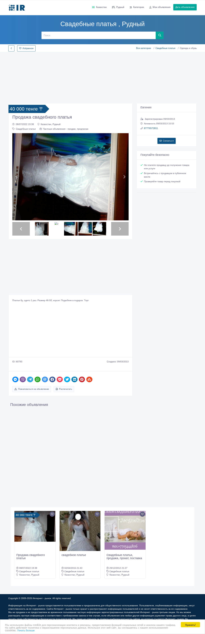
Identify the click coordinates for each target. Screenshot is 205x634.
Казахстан (101, 7)
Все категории (143, 48)
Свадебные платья (165, 48)
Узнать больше (26, 630)
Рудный (120, 7)
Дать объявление (185, 7)
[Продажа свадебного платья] (34, 526)
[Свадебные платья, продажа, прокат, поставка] (125, 530)
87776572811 (151, 128)
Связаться (168, 141)
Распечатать (65, 389)
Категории (138, 7)
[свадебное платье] (80, 536)
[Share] (15, 379)
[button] (16, 177)
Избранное (28, 48)
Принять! (190, 625)
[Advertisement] (102, 76)
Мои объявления (162, 7)
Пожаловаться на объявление (33, 389)
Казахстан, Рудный (51, 124)
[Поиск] (160, 35)
